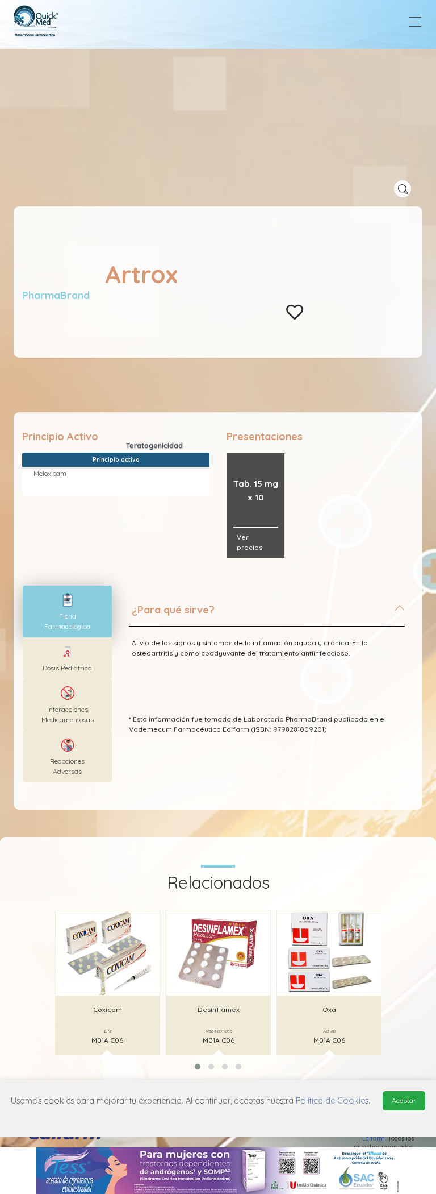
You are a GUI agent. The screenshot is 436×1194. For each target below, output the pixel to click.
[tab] (267, 615)
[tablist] (67, 611)
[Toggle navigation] (411, 22)
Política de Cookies (332, 1101)
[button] (197, 1066)
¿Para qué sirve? (173, 609)
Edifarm (373, 1138)
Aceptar (404, 1100)
